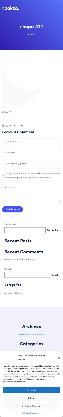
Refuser (31, 398)
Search (8, 268)
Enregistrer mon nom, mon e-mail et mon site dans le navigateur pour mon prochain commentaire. (32, 175)
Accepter (31, 390)
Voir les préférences (31, 406)
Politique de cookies (30, 413)
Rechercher (10, 224)
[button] (58, 357)
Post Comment (12, 209)
